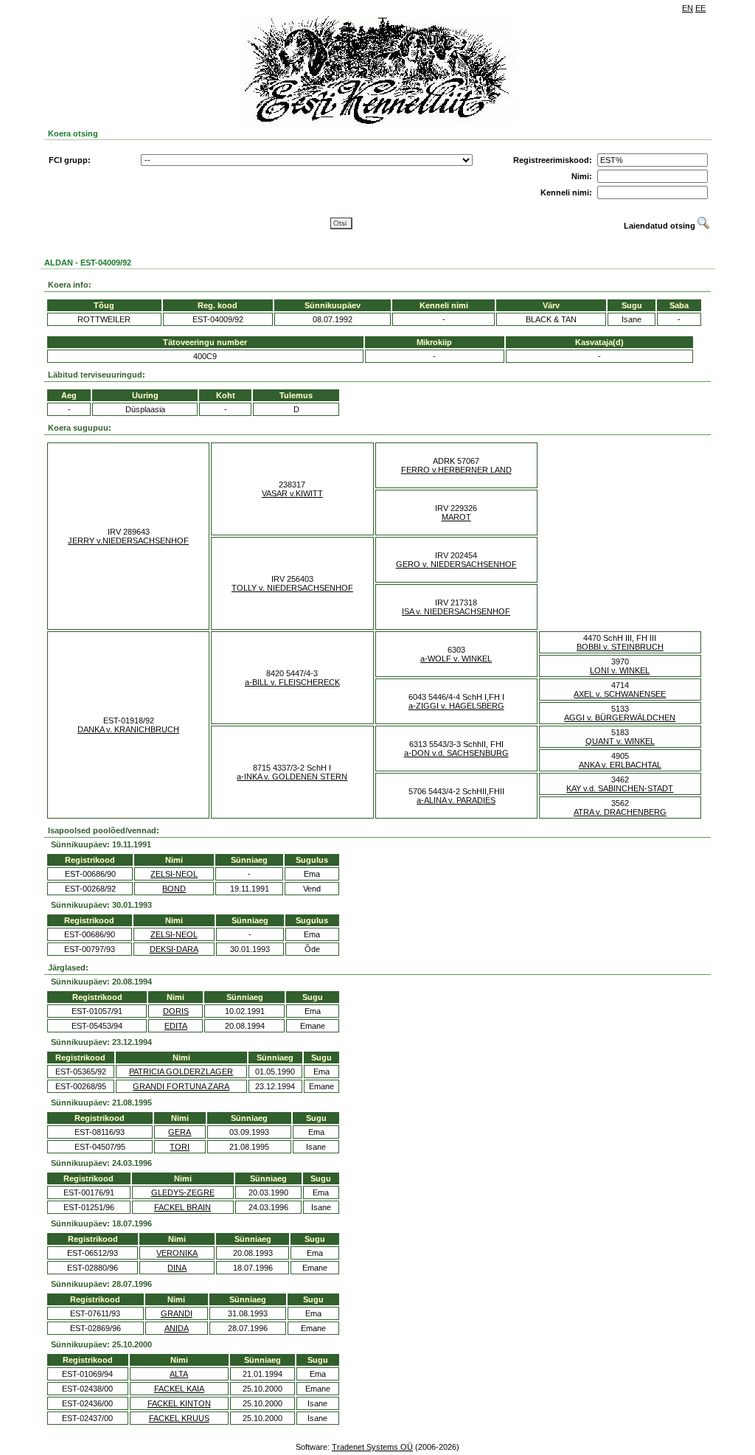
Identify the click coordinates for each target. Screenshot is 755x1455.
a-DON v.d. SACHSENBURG (456, 753)
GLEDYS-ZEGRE (183, 1192)
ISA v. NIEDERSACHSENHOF (456, 611)
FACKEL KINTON (179, 1403)
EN (687, 8)
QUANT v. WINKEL (620, 741)
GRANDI (176, 1313)
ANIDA (176, 1328)
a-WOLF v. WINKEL (456, 658)
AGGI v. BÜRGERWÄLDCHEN (619, 717)
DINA (177, 1267)
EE (700, 8)
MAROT (456, 517)
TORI (179, 1146)
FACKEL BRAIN (182, 1207)
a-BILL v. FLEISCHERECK (292, 682)
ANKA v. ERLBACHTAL (620, 764)
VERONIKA (177, 1253)
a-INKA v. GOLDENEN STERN (292, 776)
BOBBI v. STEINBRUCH (620, 646)
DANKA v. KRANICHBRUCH (128, 729)
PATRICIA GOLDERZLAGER (181, 1071)
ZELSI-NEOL (174, 873)
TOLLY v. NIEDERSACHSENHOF (292, 587)
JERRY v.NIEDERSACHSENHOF (128, 540)
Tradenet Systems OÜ (372, 1446)
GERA (179, 1132)
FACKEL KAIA (179, 1388)
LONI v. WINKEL (620, 670)
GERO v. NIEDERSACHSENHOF (456, 564)
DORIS (176, 1011)
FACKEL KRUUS (179, 1418)
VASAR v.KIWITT (292, 493)
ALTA (179, 1373)
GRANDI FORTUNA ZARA (181, 1086)
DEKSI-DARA (174, 949)
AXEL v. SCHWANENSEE (620, 694)
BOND (174, 888)
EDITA (175, 1025)
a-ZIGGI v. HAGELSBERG (456, 705)
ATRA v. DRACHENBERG (620, 812)
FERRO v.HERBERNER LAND (456, 469)
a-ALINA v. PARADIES (456, 800)
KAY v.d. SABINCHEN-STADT (619, 788)
